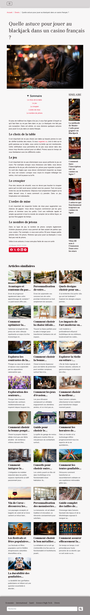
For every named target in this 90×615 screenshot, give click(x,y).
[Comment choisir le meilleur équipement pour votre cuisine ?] (70, 382)
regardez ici (42, 141)
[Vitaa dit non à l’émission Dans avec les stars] (74, 227)
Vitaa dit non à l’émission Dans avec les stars (74, 246)
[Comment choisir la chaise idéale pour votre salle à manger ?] (45, 312)
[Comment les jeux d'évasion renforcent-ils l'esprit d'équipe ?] (45, 382)
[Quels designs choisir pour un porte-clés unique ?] (70, 277)
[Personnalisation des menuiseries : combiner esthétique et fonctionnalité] (45, 493)
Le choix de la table (34, 100)
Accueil (9, 12)
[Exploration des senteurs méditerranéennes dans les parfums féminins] (19, 382)
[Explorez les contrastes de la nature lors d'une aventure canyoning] (19, 347)
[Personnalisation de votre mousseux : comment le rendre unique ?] (45, 277)
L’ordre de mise (34, 110)
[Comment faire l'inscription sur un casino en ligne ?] (75, 148)
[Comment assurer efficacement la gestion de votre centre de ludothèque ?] (70, 528)
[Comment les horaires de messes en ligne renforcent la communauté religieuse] (70, 417)
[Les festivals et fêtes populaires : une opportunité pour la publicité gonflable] (19, 528)
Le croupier (34, 106)
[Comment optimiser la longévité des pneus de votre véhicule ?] (19, 312)
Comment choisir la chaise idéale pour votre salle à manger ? (44, 326)
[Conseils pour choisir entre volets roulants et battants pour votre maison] (45, 455)
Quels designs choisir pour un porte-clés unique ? (70, 291)
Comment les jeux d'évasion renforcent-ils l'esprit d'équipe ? (45, 397)
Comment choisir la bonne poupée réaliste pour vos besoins (19, 432)
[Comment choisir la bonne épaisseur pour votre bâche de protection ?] (45, 347)
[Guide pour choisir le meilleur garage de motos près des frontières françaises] (45, 417)
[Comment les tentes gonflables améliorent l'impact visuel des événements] (70, 455)
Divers (17, 12)
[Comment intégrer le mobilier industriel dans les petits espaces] (19, 455)
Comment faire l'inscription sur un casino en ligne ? (75, 167)
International (21, 603)
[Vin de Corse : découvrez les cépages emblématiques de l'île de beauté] (19, 493)
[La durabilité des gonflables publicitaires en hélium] (19, 564)
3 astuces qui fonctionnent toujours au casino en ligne (75, 207)
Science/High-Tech (44, 603)
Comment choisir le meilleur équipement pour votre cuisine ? (70, 397)
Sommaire (36, 96)
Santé (31, 603)
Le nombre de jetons (34, 113)
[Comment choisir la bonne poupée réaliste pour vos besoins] (19, 417)
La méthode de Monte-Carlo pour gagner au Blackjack (74, 128)
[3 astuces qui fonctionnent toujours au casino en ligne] (75, 189)
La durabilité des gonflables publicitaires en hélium (18, 578)
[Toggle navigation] (9, 3)
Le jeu (34, 103)
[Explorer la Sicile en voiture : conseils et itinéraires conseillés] (70, 347)
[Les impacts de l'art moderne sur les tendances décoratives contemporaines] (70, 312)
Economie (9, 603)
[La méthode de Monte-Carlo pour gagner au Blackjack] (74, 109)
